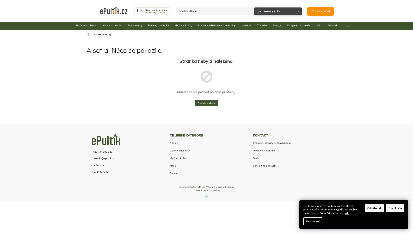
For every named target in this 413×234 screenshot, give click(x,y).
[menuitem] (86, 25)
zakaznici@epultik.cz (102, 158)
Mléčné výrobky (178, 158)
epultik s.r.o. (97, 165)
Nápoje (174, 142)
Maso (173, 165)
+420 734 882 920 (101, 151)
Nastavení (312, 221)
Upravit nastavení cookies (208, 190)
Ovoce (173, 173)
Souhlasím (395, 208)
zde (347, 213)
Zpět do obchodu (206, 103)
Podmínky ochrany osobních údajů (272, 142)
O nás (256, 158)
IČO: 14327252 (99, 171)
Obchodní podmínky (264, 150)
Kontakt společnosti (264, 165)
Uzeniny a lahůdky (180, 150)
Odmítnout (374, 208)
